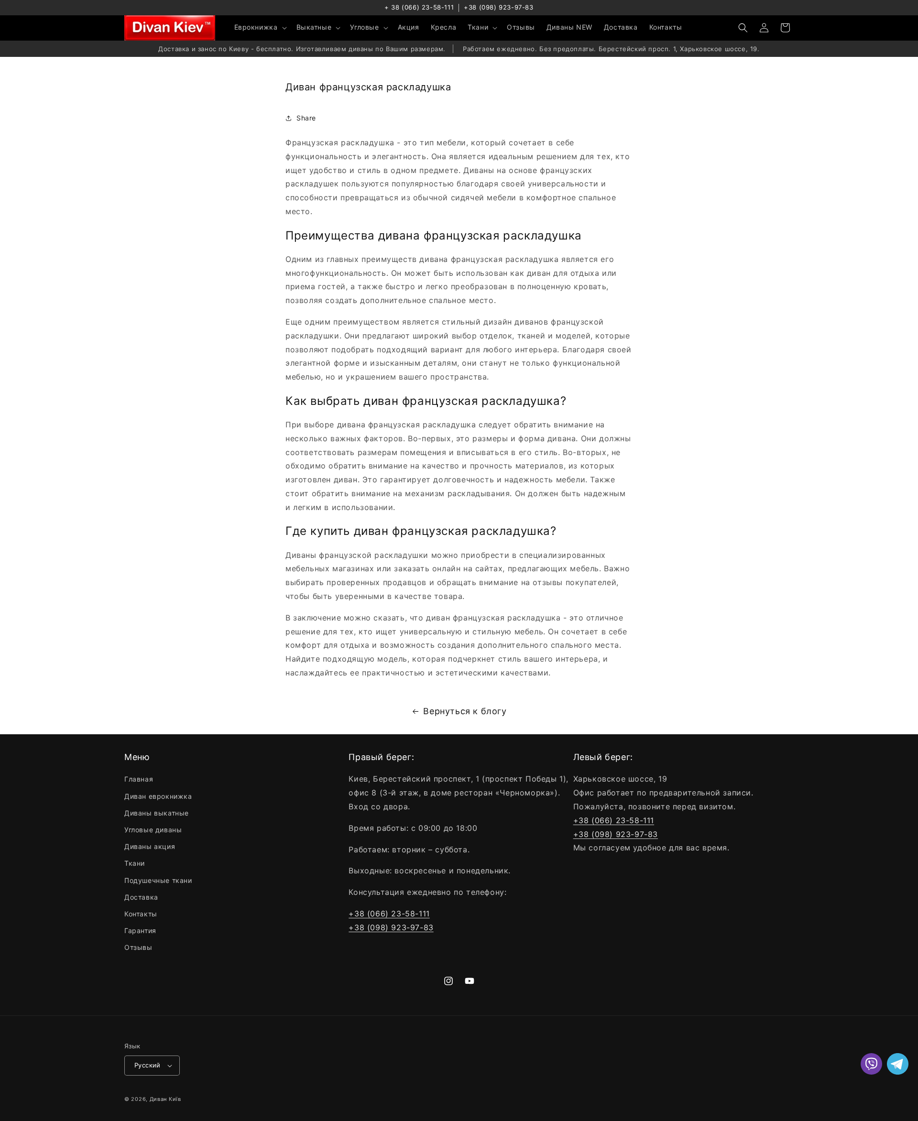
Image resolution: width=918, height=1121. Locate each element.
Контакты (140, 914)
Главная (138, 779)
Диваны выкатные (156, 813)
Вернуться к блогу (464, 711)
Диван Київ (165, 1099)
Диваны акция (149, 846)
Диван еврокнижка (158, 796)
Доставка (141, 897)
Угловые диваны (153, 830)
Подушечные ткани (158, 880)
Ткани (134, 863)
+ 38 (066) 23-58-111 (419, 7)
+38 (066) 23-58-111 (389, 913)
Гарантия (140, 930)
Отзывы (138, 947)
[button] (260, 27)
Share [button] (306, 118)
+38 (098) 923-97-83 (498, 7)
